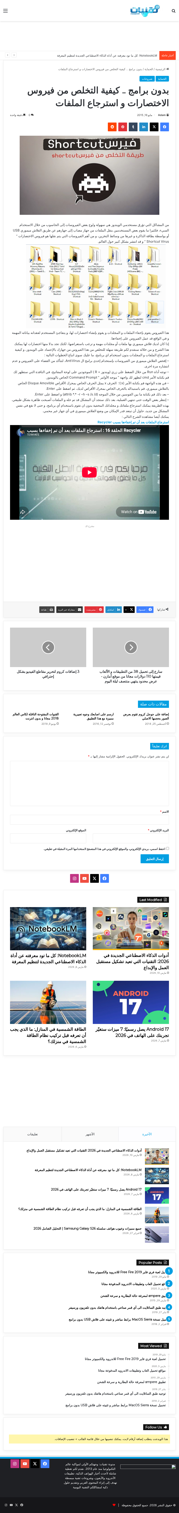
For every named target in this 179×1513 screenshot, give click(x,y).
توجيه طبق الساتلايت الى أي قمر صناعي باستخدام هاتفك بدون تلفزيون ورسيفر (119, 1308)
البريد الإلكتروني (158, 830)
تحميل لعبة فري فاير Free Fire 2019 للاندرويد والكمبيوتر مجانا (128, 1272)
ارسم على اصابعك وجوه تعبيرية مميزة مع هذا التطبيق (93, 716)
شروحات (147, 78)
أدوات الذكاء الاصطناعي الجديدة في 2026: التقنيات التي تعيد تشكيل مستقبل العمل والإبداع (132, 961)
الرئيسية (160, 69)
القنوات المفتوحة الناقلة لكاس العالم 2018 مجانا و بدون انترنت (36, 716)
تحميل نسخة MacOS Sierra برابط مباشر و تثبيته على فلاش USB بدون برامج (119, 1319)
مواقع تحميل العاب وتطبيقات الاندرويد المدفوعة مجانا (135, 1284)
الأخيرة (147, 1134)
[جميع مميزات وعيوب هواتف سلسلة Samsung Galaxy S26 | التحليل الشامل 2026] (157, 1234)
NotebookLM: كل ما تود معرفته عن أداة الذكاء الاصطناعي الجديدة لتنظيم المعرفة (88, 1170)
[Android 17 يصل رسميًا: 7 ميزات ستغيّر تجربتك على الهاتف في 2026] (131, 1002)
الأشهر (90, 1134)
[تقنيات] (144, 10)
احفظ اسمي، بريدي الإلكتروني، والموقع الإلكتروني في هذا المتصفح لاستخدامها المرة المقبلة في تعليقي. (104, 849)
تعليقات (32, 1134)
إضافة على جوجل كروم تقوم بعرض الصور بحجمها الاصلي (146, 716)
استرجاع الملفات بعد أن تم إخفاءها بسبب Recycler (133, 422)
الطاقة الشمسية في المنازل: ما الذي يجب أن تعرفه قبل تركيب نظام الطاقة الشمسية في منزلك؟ (48, 1035)
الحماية (149, 69)
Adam (162, 115)
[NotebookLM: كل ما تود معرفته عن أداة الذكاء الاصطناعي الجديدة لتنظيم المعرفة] (48, 928)
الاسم (164, 811)
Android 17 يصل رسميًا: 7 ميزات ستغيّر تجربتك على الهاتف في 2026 (115, 55)
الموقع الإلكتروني (76, 830)
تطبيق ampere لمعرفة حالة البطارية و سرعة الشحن (134, 1296)
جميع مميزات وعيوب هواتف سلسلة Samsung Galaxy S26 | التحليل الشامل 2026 (88, 1228)
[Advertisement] (89, 35)
